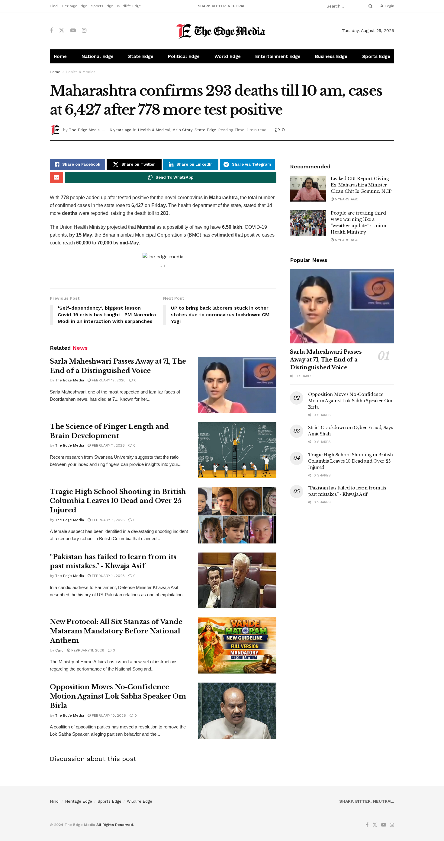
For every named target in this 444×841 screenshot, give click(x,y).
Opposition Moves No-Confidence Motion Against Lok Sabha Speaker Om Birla (118, 696)
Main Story (182, 130)
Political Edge (184, 56)
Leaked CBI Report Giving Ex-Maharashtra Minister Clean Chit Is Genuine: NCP (361, 185)
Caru (59, 650)
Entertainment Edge (278, 56)
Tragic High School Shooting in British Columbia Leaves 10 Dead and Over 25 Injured (118, 501)
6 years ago (120, 130)
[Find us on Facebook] (51, 30)
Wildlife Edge (129, 6)
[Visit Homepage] (222, 31)
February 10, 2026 (108, 715)
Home (60, 56)
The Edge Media (84, 130)
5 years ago (346, 199)
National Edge (98, 56)
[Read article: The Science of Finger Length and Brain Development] (237, 450)
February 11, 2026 (108, 445)
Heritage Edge (74, 6)
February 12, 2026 (108, 380)
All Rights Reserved (114, 825)
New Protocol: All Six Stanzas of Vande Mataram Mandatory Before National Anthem (116, 631)
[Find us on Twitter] (61, 30)
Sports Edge (102, 6)
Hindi (54, 6)
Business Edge (331, 56)
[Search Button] (369, 6)
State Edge (140, 56)
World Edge (227, 56)
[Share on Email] (56, 177)
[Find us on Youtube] (73, 30)
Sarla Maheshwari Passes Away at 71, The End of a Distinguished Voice (326, 360)
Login (389, 6)
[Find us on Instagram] (84, 30)
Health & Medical (81, 72)
